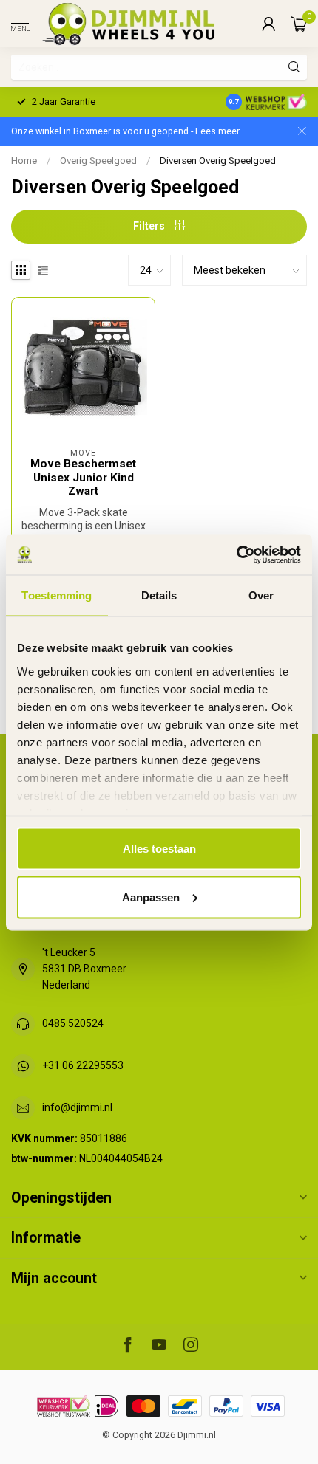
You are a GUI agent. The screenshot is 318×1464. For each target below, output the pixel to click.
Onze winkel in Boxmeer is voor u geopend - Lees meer (125, 131)
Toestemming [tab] (56, 595)
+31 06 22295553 (83, 1065)
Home (24, 160)
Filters (150, 226)
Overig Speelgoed (98, 160)
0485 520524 (73, 1023)
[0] (299, 23)
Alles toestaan (159, 848)
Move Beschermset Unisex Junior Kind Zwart (83, 477)
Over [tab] (261, 595)
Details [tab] (159, 595)
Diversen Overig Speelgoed (218, 160)
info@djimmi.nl (77, 1107)
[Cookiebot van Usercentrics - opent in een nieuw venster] (236, 554)
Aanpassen (151, 896)
